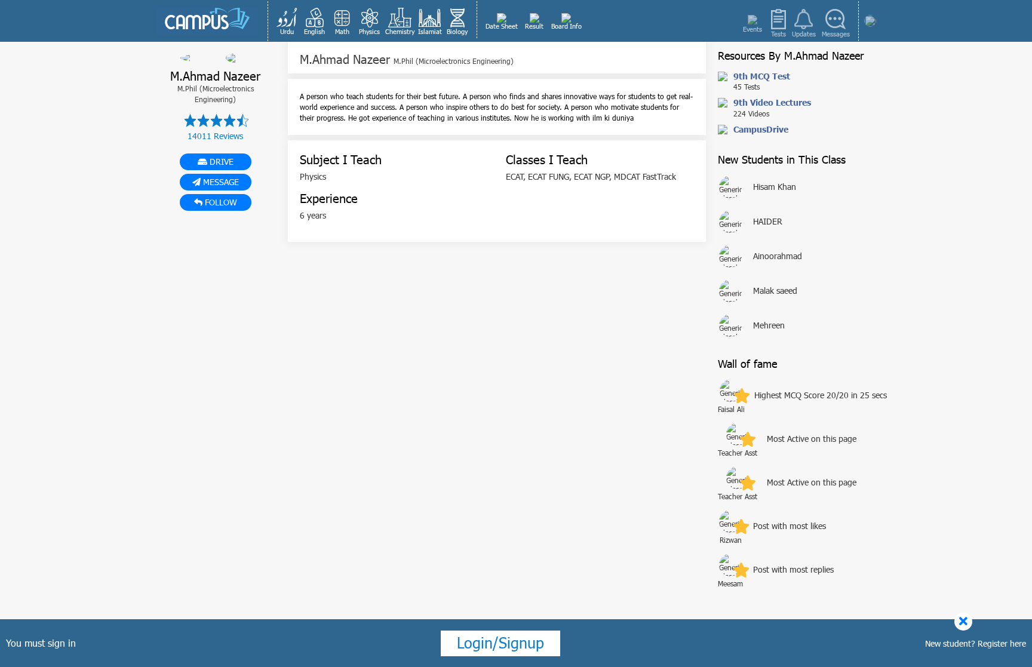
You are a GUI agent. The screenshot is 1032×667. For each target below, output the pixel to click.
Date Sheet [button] (502, 26)
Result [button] (534, 26)
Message (220, 182)
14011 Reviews (215, 136)
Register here (1002, 643)
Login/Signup (500, 642)
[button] (287, 21)
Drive (220, 161)
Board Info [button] (566, 26)
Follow (219, 202)
